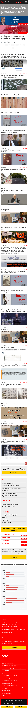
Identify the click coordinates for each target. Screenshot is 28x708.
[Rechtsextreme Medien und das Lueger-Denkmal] (14, 178)
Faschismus (4, 487)
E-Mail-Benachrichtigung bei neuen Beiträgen (14, 529)
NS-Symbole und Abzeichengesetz (9, 495)
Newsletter (4, 517)
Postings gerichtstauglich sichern (9, 514)
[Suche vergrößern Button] (26, 463)
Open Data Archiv (6, 519)
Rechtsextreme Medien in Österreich (10, 485)
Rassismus (4, 492)
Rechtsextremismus (6, 481)
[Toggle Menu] (26, 2)
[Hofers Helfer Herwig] (14, 355)
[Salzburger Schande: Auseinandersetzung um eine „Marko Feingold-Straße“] (14, 319)
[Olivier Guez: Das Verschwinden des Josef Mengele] (14, 299)
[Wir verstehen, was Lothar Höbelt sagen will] (14, 237)
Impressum (13, 703)
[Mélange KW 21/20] (14, 431)
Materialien (13, 541)
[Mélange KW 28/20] (14, 337)
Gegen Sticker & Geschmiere (8, 506)
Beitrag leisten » (14, 472)
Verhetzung (4, 496)
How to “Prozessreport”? (7, 508)
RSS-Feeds (4, 524)
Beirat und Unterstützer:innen (16, 700)
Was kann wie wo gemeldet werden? (10, 504)
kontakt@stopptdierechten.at (9, 626)
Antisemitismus (5, 490)
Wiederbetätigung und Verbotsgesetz (10, 493)
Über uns (5, 700)
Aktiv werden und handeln (8, 503)
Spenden (14, 557)
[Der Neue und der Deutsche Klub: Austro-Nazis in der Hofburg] (14, 280)
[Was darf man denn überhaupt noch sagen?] (14, 413)
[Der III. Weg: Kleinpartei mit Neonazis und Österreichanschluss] (14, 84)
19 (23, 45)
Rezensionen (24, 111)
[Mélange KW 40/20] (14, 217)
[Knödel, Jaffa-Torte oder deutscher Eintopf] (14, 159)
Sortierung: (4, 42)
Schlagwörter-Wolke (6, 522)
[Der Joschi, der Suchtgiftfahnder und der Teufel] (14, 374)
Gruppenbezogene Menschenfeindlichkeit (11, 488)
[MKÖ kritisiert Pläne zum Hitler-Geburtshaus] (14, 393)
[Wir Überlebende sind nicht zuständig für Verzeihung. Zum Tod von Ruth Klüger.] (14, 199)
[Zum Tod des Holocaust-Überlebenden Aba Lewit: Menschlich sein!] (14, 140)
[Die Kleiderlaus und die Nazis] (14, 120)
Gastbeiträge (13, 538)
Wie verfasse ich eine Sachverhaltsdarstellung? (12, 515)
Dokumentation (23, 52)
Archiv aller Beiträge (6, 520)
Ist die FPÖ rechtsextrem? (7, 483)
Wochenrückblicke (13, 534)
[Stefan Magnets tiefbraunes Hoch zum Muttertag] (14, 450)
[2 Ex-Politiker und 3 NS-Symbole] (14, 102)
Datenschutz (6, 703)
